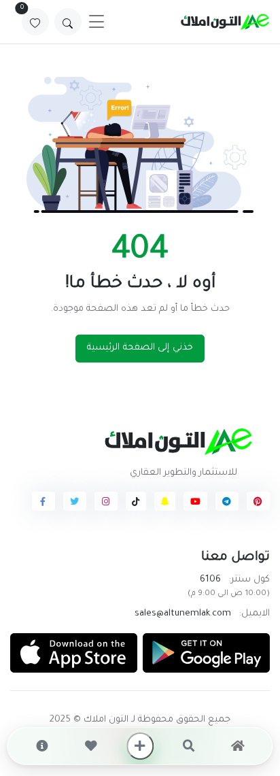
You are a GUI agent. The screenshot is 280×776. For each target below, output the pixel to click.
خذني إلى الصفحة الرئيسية (140, 348)
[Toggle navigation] (96, 22)
